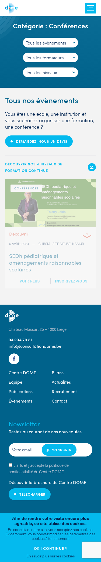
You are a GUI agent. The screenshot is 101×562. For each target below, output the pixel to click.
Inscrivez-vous (71, 281)
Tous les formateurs (45, 57)
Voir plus (30, 281)
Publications (21, 391)
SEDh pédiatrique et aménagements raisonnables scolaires (45, 262)
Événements (20, 401)
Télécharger (32, 494)
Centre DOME (11, 8)
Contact (59, 401)
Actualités (61, 382)
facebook (14, 358)
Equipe (15, 382)
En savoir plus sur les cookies (50, 556)
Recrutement (64, 391)
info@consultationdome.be (35, 346)
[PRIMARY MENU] (90, 8)
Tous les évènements (46, 42)
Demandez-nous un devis (42, 141)
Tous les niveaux (41, 72)
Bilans (58, 372)
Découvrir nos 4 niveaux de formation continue (33, 167)
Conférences (26, 188)
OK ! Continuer (50, 548)
